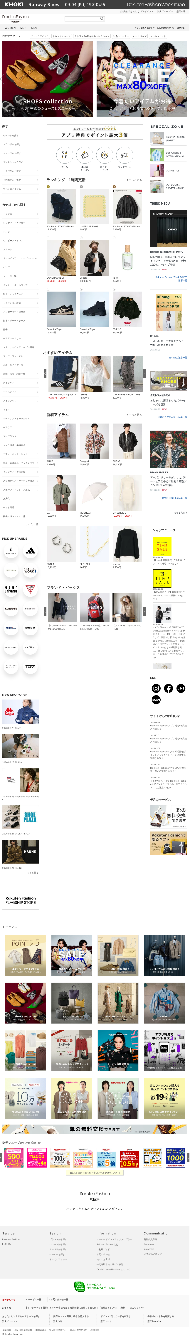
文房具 (6, 498)
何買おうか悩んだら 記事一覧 (172, 417)
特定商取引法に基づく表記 (110, 1264)
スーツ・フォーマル (13, 356)
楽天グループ (163, 11)
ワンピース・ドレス (13, 240)
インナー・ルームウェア (15, 285)
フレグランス (9, 436)
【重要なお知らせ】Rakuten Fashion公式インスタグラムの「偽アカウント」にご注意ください (168, 784)
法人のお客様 (103, 1259)
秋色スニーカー (121, 36)
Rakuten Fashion (31, 19)
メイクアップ (9, 400)
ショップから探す (12, 153)
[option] (47, 79)
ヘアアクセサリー (12, 338)
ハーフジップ (139, 36)
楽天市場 (180, 11)
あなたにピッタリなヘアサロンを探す (21, 1316)
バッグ (6, 267)
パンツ (6, 231)
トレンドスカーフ (61, 36)
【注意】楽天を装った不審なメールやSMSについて (95, 1172)
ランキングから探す (13, 162)
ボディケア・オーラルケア (16, 418)
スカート (7, 249)
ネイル (6, 409)
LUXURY (6, 1244)
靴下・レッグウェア (13, 293)
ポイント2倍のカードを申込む (115, 1316)
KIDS (34, 27)
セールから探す (11, 135)
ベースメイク (9, 391)
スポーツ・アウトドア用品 (16, 489)
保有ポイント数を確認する (160, 1316)
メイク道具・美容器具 (14, 445)
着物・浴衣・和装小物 (14, 374)
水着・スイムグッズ (13, 365)
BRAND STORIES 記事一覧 (174, 498)
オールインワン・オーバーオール (19, 258)
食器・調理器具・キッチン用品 (18, 463)
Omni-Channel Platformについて (113, 1269)
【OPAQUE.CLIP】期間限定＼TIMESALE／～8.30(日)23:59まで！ (169, 595)
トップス (7, 213)
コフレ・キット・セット (15, 454)
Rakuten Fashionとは (107, 1244)
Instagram (149, 1249)
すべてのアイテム (12, 188)
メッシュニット (158, 36)
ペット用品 (8, 507)
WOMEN (10, 27)
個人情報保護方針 (23, 1330)
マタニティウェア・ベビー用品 (18, 347)
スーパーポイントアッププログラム (114, 1239)
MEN (23, 27)
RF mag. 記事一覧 (178, 357)
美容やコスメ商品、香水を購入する (71, 1316)
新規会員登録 (150, 1239)
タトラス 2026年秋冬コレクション (92, 36)
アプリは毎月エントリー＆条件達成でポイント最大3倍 (159, 28)
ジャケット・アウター (14, 222)
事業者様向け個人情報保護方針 (51, 1330)
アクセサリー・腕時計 (14, 311)
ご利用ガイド (103, 1249)
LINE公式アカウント (154, 1253)
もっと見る (32, 872)
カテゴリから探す (12, 171)
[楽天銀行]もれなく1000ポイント (136, 11)
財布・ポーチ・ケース (14, 320)
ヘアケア (7, 427)
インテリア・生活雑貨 (14, 471)
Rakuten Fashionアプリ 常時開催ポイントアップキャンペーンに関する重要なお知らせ (168, 755)
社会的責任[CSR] (78, 1330)
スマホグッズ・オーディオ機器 (18, 480)
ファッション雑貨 (12, 302)
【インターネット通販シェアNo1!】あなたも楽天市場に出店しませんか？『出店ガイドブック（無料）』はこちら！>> (84, 1307)
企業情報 (6, 1330)
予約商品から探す (12, 179)
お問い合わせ (103, 1254)
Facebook (149, 1244)
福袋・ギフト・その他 (14, 516)
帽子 (5, 329)
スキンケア (8, 382)
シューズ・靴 (9, 276)
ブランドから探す (12, 144)
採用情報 (94, 1330)
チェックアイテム (40, 36)
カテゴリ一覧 (31, 524)
